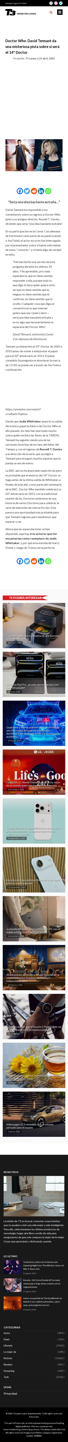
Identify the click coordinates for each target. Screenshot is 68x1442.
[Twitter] (27, 191)
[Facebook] (20, 191)
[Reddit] (34, 191)
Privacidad (10, 1393)
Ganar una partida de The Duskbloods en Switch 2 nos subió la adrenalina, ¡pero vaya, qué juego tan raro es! (42, 1301)
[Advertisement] (34, 99)
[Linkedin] (41, 191)
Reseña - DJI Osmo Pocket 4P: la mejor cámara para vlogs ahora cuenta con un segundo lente (41, 1283)
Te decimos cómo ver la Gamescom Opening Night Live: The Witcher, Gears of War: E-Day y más (43, 1265)
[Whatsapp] (48, 191)
